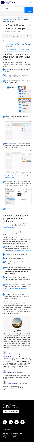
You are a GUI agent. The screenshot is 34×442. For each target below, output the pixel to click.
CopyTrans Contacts (9, 227)
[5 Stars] (7, 36)
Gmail (22, 44)
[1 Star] (3, 36)
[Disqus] (17, 373)
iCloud (14, 44)
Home (4, 17)
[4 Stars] (6, 36)
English (7, 429)
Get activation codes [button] (11, 411)
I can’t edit (9, 44)
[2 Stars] (4, 36)
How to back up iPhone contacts (21, 250)
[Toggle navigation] (30, 2)
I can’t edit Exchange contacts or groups (18, 49)
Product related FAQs (13, 17)
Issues (11, 19)
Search (28, 11)
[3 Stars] (5, 36)
